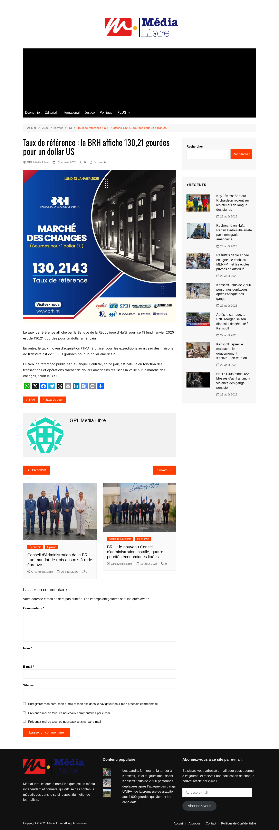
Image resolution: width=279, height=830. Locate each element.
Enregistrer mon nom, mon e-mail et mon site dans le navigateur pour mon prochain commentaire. (93, 704)
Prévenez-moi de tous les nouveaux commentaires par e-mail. (69, 713)
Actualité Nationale (120, 538)
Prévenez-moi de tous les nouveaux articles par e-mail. (65, 721)
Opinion (51, 547)
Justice (90, 112)
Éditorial (51, 112)
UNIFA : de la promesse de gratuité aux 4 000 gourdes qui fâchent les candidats (147, 797)
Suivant (162, 470)
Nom (27, 648)
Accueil (178, 823)
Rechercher (194, 146)
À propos (195, 823)
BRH (32, 399)
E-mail (28, 666)
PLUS (121, 112)
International (71, 112)
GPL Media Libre (38, 162)
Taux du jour (54, 399)
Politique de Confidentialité (238, 823)
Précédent (39, 470)
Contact (211, 823)
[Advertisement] (139, 77)
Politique (106, 112)
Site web (29, 685)
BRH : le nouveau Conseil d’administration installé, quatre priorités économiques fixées (135, 552)
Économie (32, 112)
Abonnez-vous (199, 806)
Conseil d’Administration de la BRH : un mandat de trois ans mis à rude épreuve (59, 560)
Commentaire (33, 608)
